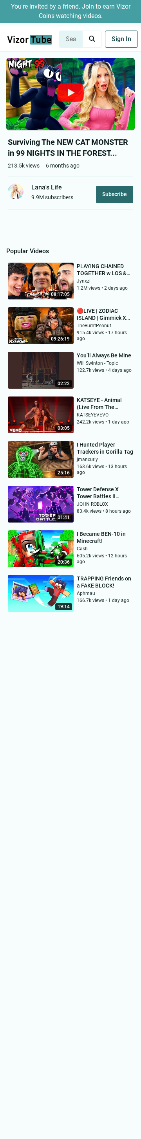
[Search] (92, 39)
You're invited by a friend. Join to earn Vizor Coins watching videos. (70, 11)
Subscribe (114, 194)
